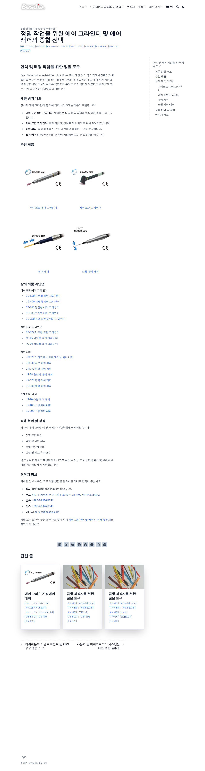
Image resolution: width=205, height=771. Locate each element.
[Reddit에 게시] (79, 544)
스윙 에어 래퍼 (166, 104)
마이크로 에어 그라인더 (43, 207)
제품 (140, 6)
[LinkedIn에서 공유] (59, 544)
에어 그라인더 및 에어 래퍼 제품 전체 (90, 519)
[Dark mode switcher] (183, 6)
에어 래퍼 (163, 99)
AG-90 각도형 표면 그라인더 (42, 343)
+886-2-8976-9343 (42, 506)
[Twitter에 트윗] (66, 544)
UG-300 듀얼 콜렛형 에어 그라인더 (45, 319)
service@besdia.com (47, 512)
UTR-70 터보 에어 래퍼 (39, 368)
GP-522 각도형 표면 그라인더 (42, 332)
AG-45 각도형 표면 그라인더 (42, 338)
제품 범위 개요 (163, 71)
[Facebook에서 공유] (91, 544)
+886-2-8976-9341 (42, 500)
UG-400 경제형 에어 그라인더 (43, 301)
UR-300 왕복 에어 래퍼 (39, 386)
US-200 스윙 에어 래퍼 (38, 411)
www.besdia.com (38, 762)
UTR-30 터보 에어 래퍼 (39, 363)
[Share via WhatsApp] (98, 544)
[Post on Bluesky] (72, 544)
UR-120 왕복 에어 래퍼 (39, 380)
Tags (23, 757)
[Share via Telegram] (104, 544)
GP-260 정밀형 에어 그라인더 (42, 307)
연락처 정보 (162, 114)
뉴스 (81, 6)
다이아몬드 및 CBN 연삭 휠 (105, 6)
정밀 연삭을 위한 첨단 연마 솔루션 (37, 28)
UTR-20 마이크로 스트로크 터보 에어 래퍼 (49, 357)
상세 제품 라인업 (164, 81)
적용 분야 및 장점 (165, 110)
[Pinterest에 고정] (85, 544)
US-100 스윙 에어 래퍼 (38, 405)
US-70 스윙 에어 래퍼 (38, 399)
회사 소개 (154, 6)
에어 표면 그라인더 (169, 95)
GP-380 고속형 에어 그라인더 (42, 313)
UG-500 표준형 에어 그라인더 (43, 295)
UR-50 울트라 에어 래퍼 (39, 374)
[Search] (177, 6)
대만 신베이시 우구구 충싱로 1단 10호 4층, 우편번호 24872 (66, 494)
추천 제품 (160, 76)
